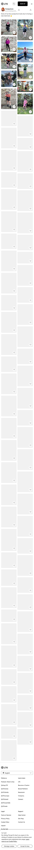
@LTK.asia (4, 806)
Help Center (22, 815)
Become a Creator (23, 785)
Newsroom (21, 792)
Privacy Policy (5, 818)
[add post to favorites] (14, 32)
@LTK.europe (5, 796)
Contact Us (21, 822)
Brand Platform (23, 789)
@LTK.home (4, 789)
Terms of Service (6, 815)
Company (21, 796)
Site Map (21, 818)
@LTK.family (4, 792)
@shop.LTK (4, 785)
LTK (19, 782)
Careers (20, 799)
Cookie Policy (5, 822)
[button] (31, 4)
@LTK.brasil (4, 799)
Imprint (3, 825)
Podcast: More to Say (7, 782)
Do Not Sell (4, 829)
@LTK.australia (5, 803)
